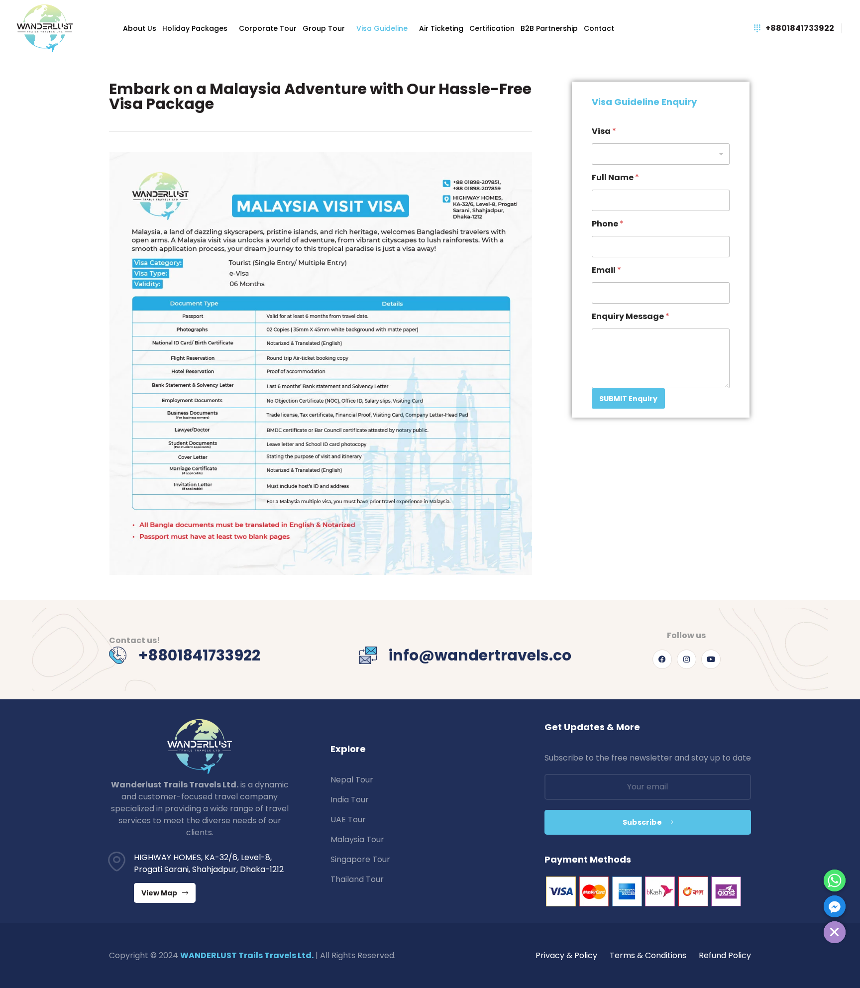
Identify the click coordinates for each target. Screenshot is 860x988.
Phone (608, 223)
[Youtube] (711, 659)
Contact (599, 28)
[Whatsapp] (835, 880)
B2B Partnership (549, 28)
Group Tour (324, 28)
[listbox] (661, 154)
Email (606, 270)
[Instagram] (686, 659)
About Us (139, 28)
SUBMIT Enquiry (628, 399)
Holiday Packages (194, 28)
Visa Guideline (382, 28)
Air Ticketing (441, 28)
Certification (492, 28)
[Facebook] (662, 659)
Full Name (615, 177)
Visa (604, 131)
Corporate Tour (268, 28)
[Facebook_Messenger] (835, 906)
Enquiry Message (630, 316)
